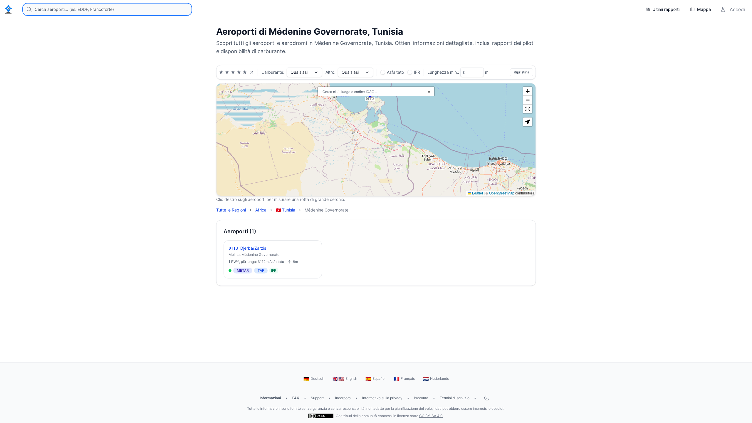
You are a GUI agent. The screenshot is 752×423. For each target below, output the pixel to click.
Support (317, 398)
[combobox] (107, 9)
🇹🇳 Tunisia (285, 209)
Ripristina (521, 72)
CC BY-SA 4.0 (431, 416)
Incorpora (343, 398)
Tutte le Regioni (231, 209)
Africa (260, 209)
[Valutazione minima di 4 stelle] (238, 72)
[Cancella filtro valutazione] (251, 72)
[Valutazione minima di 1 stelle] (221, 72)
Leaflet (477, 192)
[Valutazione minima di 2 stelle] (227, 72)
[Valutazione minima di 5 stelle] (244, 72)
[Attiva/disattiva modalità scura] (487, 398)
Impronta (421, 398)
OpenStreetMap (501, 192)
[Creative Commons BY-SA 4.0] (320, 415)
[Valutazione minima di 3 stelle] (233, 72)
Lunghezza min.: (443, 72)
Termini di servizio (454, 398)
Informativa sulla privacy (382, 398)
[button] (527, 91)
